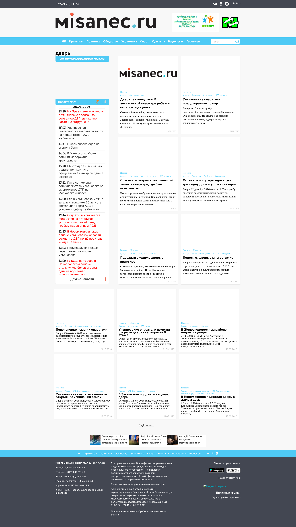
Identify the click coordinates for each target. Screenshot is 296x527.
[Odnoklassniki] (221, 4)
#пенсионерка (81, 326)
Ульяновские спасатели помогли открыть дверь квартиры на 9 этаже (144, 332)
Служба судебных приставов (226, 497)
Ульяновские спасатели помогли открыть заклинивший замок (81, 395)
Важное (123, 250)
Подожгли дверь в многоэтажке (208, 257)
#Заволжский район (199, 391)
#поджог (143, 253)
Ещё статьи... (146, 425)
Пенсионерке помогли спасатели (81, 329)
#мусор (68, 326)
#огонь (133, 253)
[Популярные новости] (104, 102)
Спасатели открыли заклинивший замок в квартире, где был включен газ (146, 184)
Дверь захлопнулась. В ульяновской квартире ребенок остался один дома (145, 103)
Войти (236, 3)
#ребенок (208, 176)
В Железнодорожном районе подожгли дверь (204, 331)
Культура (158, 41)
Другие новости (82, 279)
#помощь (196, 176)
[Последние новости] (97, 102)
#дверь (123, 95)
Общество (110, 41)
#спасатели (208, 95)
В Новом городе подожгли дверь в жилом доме (208, 398)
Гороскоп (193, 41)
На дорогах (175, 41)
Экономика (129, 41)
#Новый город (187, 393)
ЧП (64, 41)
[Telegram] (227, 4)
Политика (93, 41)
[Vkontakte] (215, 4)
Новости (124, 92)
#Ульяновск (221, 95)
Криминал (76, 41)
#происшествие (137, 95)
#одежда (196, 95)
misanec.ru (62, 492)
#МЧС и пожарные (201, 253)
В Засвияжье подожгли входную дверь (144, 395)
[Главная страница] (106, 18)
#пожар (153, 253)
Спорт (144, 41)
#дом (67, 391)
